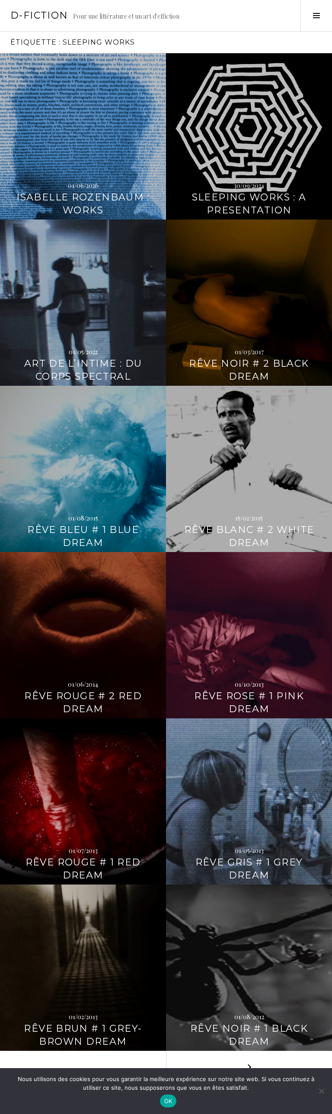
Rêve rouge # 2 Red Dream (83, 702)
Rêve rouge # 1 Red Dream (83, 868)
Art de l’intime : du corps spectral (83, 370)
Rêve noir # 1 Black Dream (249, 1035)
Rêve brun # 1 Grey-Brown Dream (83, 1035)
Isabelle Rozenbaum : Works (83, 203)
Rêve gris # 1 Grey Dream (249, 868)
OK (168, 1101)
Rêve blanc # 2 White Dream (249, 536)
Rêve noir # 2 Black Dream (249, 370)
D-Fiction (39, 15)
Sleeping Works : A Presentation (249, 203)
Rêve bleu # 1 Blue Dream (83, 536)
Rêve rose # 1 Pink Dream (249, 702)
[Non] (321, 1091)
